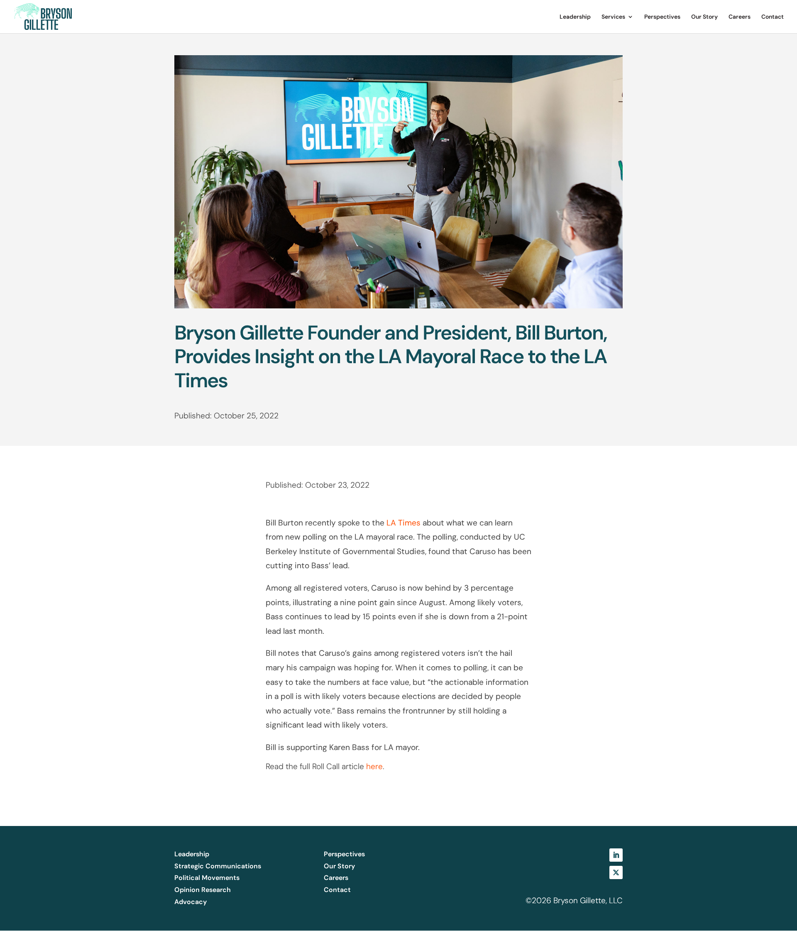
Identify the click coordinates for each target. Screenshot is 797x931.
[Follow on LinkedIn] (616, 855)
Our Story (704, 17)
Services (613, 17)
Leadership (575, 17)
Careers (740, 17)
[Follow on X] (616, 872)
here (374, 766)
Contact (772, 17)
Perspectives (662, 17)
